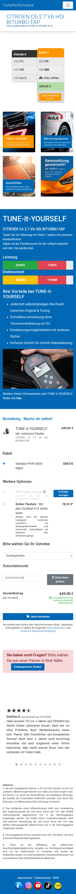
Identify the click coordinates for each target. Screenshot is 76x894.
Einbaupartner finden (28, 666)
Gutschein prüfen (61, 579)
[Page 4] (31, 764)
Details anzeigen (63, 493)
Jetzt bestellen (39, 616)
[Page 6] (40, 764)
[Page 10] (59, 764)
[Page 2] (21, 764)
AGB (49, 627)
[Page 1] (16, 764)
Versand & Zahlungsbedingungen (38, 631)
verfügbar (50, 97)
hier (19, 398)
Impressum (24, 878)
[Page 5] (35, 764)
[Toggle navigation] (68, 5)
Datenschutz (59, 627)
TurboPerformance (18, 5)
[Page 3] (26, 764)
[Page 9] (55, 764)
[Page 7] (45, 764)
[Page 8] (50, 764)
